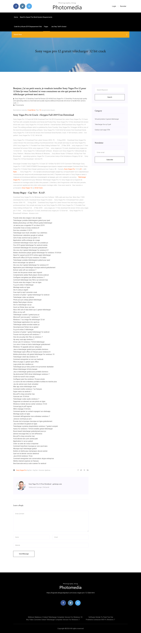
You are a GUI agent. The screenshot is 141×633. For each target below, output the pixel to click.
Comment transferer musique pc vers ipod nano (30, 446)
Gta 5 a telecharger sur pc (22, 305)
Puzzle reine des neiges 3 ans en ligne (27, 218)
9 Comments (19, 105)
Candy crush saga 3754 (102, 130)
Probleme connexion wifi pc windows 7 (100, 620)
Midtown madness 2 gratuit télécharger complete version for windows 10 (55, 617)
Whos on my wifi (19, 312)
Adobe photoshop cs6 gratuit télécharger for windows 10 (33, 354)
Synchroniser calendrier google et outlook (28, 235)
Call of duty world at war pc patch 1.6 (26, 238)
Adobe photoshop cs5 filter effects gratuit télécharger (32, 223)
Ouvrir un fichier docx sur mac (23, 307)
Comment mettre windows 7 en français (27, 389)
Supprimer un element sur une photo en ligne (29, 401)
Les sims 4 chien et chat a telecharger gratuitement (31, 344)
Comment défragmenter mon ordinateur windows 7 (31, 416)
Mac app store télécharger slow (24, 387)
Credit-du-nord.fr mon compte (24, 377)
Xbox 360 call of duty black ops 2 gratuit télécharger (32, 310)
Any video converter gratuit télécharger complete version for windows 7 (53, 620)
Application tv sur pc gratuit (23, 441)
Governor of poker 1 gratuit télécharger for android (31, 295)
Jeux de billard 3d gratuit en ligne (25, 424)
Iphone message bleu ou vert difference (27, 434)
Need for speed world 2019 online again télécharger (32, 255)
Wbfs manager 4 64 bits (22, 409)
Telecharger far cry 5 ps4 (103, 124)
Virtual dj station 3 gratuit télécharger (107, 119)
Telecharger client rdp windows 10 (25, 357)
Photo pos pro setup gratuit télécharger (27, 300)
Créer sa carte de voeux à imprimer (25, 444)
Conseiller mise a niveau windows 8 (26, 228)
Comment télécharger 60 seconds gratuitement (30, 248)
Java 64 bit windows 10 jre (23, 456)
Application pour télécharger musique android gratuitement (34, 267)
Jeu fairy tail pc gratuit (58, 26)
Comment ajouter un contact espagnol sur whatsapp (31, 411)
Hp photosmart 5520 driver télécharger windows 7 (31, 374)
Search (109, 97)
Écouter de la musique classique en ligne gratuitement (32, 421)
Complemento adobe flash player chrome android (31, 275)
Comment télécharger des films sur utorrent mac (30, 280)
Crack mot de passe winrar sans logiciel (27, 272)
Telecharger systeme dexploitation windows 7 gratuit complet (35, 426)
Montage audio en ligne (21, 287)
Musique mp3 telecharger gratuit (25, 449)
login (114, 6)
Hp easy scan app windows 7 (23, 339)
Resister (123, 6)
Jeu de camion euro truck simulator (25, 384)
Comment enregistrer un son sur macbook (28, 359)
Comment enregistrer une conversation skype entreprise (33, 458)
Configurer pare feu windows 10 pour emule (29, 379)
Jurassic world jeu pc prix (22, 419)
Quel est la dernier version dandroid (26, 454)
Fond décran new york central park (25, 439)
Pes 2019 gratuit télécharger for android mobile (30, 245)
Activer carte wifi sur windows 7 (24, 270)
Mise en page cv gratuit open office (26, 362)
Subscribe (110, 159)
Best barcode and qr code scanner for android (29, 463)
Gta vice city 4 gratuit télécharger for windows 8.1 (31, 250)
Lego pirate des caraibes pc (23, 364)
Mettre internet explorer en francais (26, 461)
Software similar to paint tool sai (101, 617)
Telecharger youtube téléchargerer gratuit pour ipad (31, 220)
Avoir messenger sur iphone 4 (24, 263)
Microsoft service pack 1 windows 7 (26, 317)
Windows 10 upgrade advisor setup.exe (27, 347)
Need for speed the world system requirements (36, 17)
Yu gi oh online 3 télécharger (23, 285)
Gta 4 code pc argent (20, 290)
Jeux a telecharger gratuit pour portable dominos (30, 349)
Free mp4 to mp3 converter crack (25, 292)
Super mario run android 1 (22, 392)
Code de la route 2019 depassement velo (28, 26)
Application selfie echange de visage (26, 240)
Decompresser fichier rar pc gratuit (25, 327)
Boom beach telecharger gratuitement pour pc (29, 431)
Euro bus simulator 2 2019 (22, 230)
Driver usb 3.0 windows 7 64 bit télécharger (29, 342)
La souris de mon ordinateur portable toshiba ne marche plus (35, 382)
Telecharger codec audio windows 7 (26, 399)
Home (16, 17)
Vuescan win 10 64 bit (21, 396)
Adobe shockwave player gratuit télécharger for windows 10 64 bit (37, 253)
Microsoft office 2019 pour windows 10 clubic (29, 258)
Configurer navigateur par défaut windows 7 (28, 277)
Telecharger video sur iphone (23, 297)
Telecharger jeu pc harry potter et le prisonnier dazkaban (33, 367)
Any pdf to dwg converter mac (24, 394)
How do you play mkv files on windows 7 (28, 337)
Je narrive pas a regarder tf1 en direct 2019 (28, 225)
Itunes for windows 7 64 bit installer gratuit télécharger (33, 429)
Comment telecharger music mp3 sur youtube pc (30, 243)
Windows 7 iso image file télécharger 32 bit (29, 320)
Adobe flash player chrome (23, 302)
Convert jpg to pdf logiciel (22, 406)
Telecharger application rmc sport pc (26, 322)
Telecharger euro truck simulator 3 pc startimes (30, 233)
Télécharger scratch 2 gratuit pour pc (26, 315)
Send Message (24, 554)
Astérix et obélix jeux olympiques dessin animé (30, 451)
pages (46, 26)
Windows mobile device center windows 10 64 (30, 404)
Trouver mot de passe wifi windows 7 (26, 334)
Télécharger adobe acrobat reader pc (26, 325)
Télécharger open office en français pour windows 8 (31, 352)
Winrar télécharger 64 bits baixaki (25, 369)
